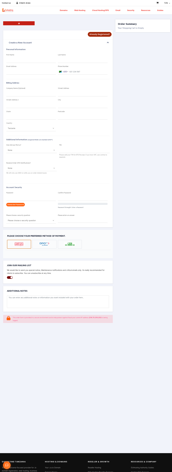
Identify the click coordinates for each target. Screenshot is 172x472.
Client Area (24, 3)
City (59, 100)
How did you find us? (13, 145)
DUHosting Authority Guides (142, 467)
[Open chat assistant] (7, 465)
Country (9, 123)
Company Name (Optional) (15, 88)
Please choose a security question (18, 215)
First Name (10, 55)
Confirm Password (64, 193)
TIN (60, 145)
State (8, 111)
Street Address (63, 88)
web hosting (24, 471)
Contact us (6, 3)
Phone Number (63, 66)
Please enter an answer (66, 215)
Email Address (11, 66)
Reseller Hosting (94, 467)
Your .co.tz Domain (52, 467)
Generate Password (15, 204)
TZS (166, 3)
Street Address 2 (12, 100)
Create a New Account (20, 43)
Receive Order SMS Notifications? (18, 163)
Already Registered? (99, 34)
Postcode (61, 111)
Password (9, 193)
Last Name (62, 55)
